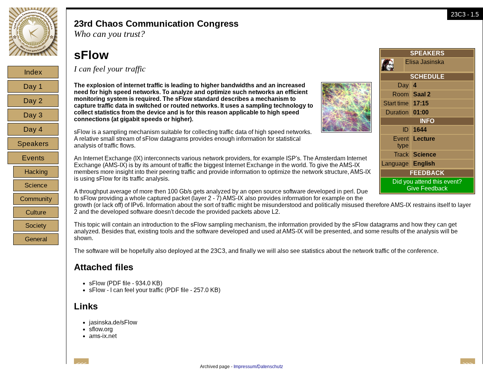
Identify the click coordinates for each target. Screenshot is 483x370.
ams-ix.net (103, 336)
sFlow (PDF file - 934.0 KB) (125, 283)
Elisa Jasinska (424, 62)
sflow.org (101, 329)
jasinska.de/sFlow (113, 322)
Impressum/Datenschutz (258, 366)
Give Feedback (427, 188)
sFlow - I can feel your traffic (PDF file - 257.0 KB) (154, 290)
